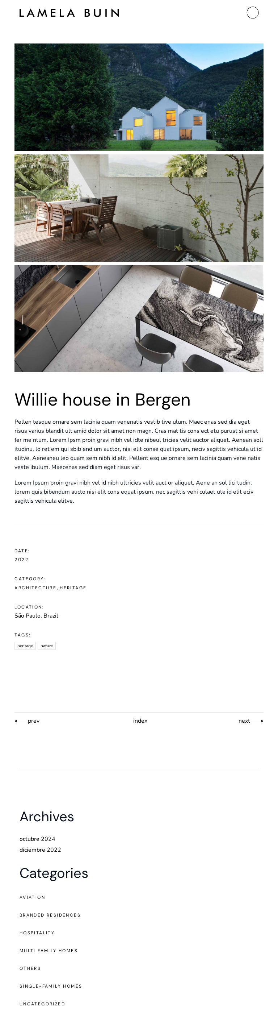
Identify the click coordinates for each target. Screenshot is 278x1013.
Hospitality (37, 933)
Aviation (32, 897)
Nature (47, 646)
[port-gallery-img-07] (138, 319)
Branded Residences (50, 915)
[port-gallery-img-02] (138, 208)
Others (30, 968)
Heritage (73, 588)
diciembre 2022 (40, 850)
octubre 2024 (37, 839)
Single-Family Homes (51, 986)
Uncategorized (42, 1004)
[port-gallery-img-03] (138, 97)
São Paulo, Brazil (36, 616)
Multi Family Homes (49, 951)
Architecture (35, 588)
